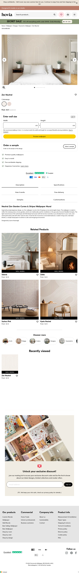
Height (58, 122)
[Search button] (54, 14)
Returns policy (62, 532)
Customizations (59, 199)
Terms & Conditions (64, 526)
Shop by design (7, 538)
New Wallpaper (7, 529)
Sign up (68, 484)
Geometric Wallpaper (25, 26)
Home (3, 26)
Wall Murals (6, 523)
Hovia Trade (25, 517)
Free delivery (59, 192)
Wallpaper (9, 26)
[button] (61, 14)
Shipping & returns (64, 523)
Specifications (59, 185)
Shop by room (7, 532)
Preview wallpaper (39, 136)
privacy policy (48, 492)
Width (20, 122)
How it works (20, 192)
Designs (15, 26)
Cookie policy (62, 535)
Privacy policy (62, 529)
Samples (20, 199)
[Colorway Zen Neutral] (4, 103)
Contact (42, 523)
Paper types (62, 520)
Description (20, 185)
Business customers (27, 523)
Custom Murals (7, 517)
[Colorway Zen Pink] (9, 104)
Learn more (24, 166)
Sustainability (44, 520)
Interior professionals (28, 520)
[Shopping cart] (68, 14)
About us (42, 517)
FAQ (59, 538)
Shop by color (7, 535)
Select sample (69, 146)
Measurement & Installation (67, 517)
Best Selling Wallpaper (9, 526)
